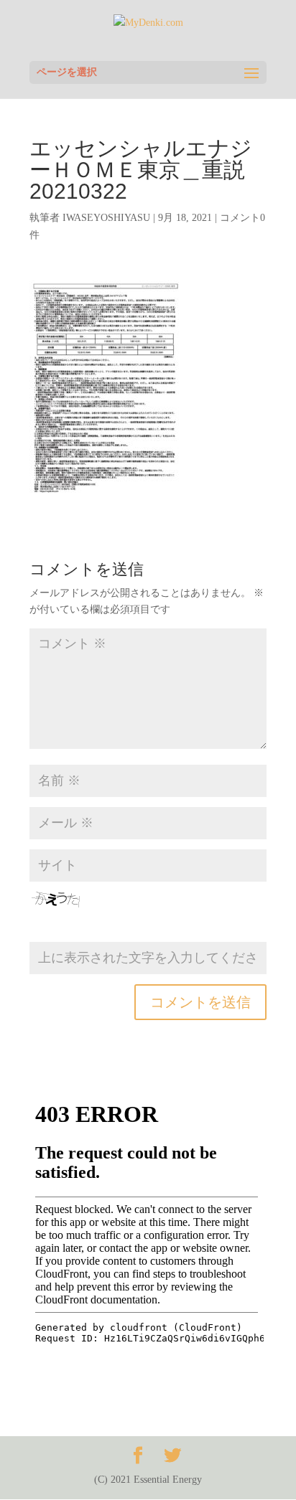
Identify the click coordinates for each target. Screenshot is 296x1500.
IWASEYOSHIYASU (106, 217)
